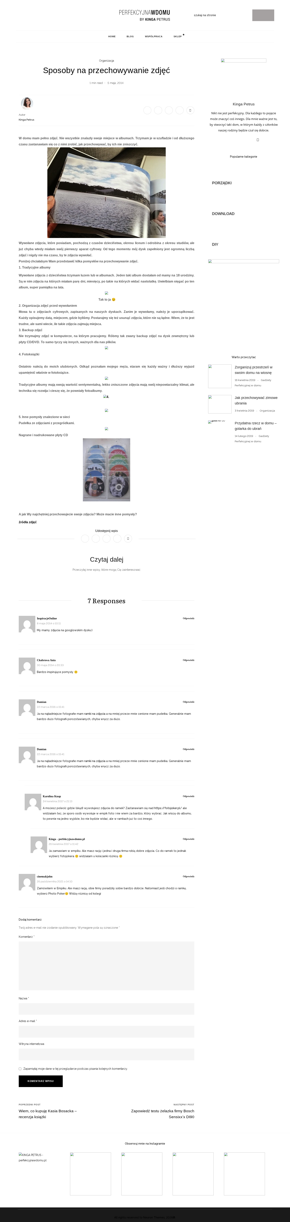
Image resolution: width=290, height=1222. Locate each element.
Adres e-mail (28, 1021)
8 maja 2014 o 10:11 (49, 623)
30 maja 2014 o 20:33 (50, 665)
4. (108, 397)
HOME (112, 36)
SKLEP (178, 36)
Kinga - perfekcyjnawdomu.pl (67, 839)
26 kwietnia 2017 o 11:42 (63, 844)
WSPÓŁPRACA (154, 36)
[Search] (263, 15)
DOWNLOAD (223, 214)
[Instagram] (17, 15)
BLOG (130, 36)
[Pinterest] (23, 15)
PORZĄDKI (222, 183)
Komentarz (27, 936)
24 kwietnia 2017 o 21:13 (57, 801)
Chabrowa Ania (46, 660)
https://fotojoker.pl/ (168, 808)
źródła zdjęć (28, 522)
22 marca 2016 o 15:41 (50, 706)
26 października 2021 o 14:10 (54, 881)
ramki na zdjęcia (95, 713)
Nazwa (24, 998)
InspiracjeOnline (47, 618)
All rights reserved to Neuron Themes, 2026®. (145, 1217)
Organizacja (106, 60)
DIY (215, 244)
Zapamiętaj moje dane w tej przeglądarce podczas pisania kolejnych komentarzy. (75, 1068)
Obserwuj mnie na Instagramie (145, 1143)
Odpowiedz (188, 618)
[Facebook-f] (29, 15)
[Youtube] (35, 15)
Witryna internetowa (31, 1043)
